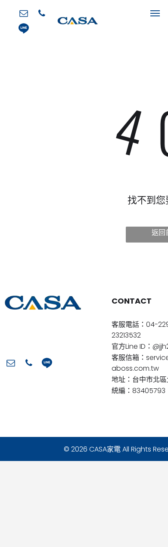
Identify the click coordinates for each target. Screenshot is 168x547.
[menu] (155, 13)
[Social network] (23, 29)
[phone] (41, 14)
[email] (23, 14)
